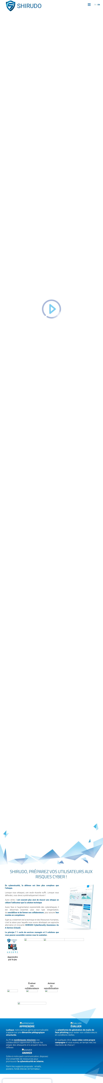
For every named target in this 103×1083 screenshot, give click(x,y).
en (99, 5)
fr (95, 5)
